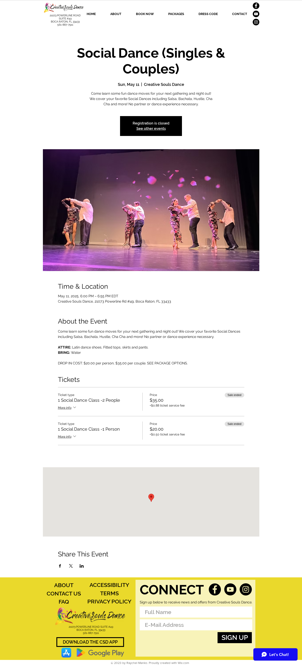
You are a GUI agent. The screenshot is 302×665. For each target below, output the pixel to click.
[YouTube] (256, 14)
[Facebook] (256, 5)
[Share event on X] (71, 566)
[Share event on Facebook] (60, 566)
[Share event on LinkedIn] (82, 566)
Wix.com (183, 663)
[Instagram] (256, 22)
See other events (151, 128)
